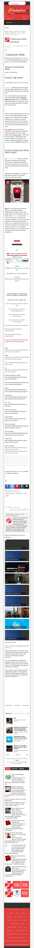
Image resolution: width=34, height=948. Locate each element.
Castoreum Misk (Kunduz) (18, 40)
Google (17, 913)
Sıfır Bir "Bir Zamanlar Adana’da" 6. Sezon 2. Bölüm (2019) (19, 834)
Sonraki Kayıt (8, 705)
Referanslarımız (14, 923)
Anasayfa (18, 754)
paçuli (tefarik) (8, 217)
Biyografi (21, 916)
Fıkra (15, 916)
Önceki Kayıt (26, 705)
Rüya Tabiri (16, 920)
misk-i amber (20, 471)
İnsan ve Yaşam (10, 493)
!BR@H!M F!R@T (17, 518)
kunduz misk (18, 493)
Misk (18, 175)
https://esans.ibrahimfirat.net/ (21, 82)
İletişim (22, 923)
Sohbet (20, 927)
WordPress (9, 916)
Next (27, 754)
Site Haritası (24, 920)
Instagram (11, 913)
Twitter (23, 909)
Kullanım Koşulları (12, 927)
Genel (15, 490)
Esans (10, 490)
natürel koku (17, 228)
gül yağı (11, 223)
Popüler (8, 769)
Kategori (8, 771)
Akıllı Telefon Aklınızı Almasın (19, 845)
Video (6, 173)
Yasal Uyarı (14, 769)
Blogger (23, 913)
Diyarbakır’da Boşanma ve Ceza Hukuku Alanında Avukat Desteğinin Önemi (21, 729)
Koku (15, 718)
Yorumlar (21, 769)
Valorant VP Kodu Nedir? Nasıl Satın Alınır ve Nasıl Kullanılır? (20, 747)
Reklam (11, 909)
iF (5, 476)
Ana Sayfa (17, 705)
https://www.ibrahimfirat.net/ (20, 273)
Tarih (26, 916)
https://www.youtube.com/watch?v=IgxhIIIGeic (16, 325)
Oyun (25, 927)
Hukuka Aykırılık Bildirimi (22, 930)
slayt (25, 493)
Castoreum (12, 61)
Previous (8, 754)
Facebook (17, 909)
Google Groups (10, 930)
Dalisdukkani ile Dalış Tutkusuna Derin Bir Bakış (20, 737)
